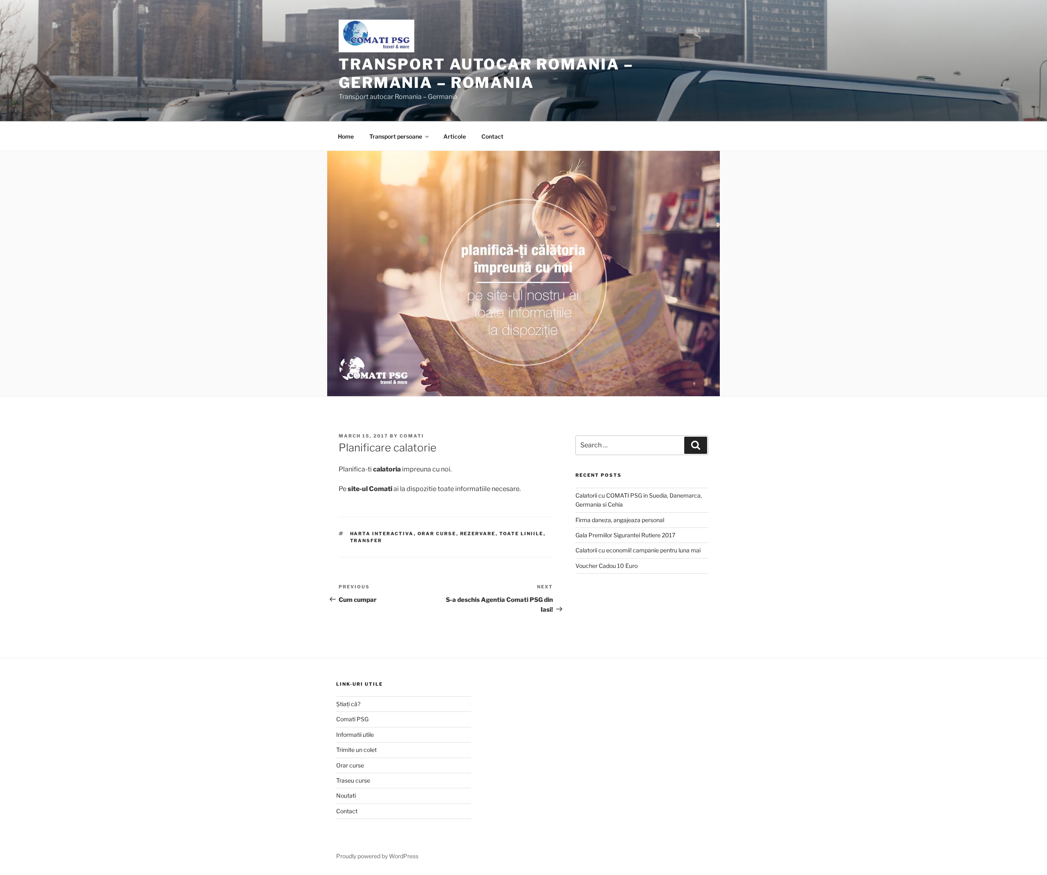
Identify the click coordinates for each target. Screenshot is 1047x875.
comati (412, 436)
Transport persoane (395, 136)
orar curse (437, 533)
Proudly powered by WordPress (377, 856)
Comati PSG (352, 719)
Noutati (346, 795)
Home (346, 136)
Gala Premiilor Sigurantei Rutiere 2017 (625, 535)
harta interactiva (382, 533)
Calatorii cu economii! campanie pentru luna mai (638, 550)
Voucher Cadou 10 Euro (606, 565)
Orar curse (350, 765)
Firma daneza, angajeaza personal (619, 519)
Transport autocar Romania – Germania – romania (486, 73)
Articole (454, 136)
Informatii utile (355, 734)
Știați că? (348, 703)
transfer (366, 540)
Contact (492, 136)
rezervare (478, 533)
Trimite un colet (356, 749)
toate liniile (521, 533)
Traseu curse (353, 780)
